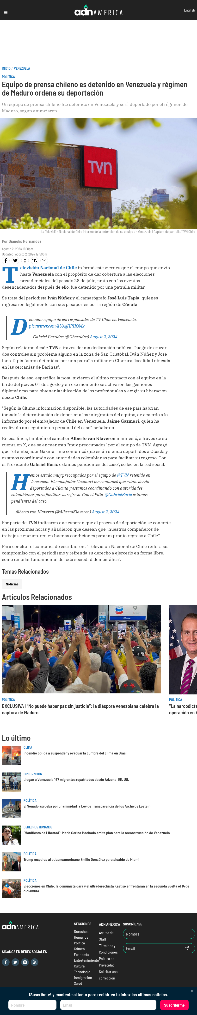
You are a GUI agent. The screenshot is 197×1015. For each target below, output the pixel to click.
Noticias (12, 584)
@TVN (123, 475)
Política (8, 77)
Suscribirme (174, 1005)
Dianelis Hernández (25, 241)
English (189, 10)
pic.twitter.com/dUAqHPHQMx (57, 326)
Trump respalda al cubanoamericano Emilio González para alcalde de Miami (81, 859)
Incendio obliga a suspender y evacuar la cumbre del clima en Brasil (76, 753)
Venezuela (22, 68)
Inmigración (33, 774)
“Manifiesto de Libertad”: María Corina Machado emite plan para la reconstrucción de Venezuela (97, 832)
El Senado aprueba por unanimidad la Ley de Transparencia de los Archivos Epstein (87, 806)
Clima (28, 747)
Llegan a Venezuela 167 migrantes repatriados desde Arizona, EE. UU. (76, 779)
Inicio (6, 68)
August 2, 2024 (103, 337)
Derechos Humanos (38, 827)
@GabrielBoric (118, 494)
